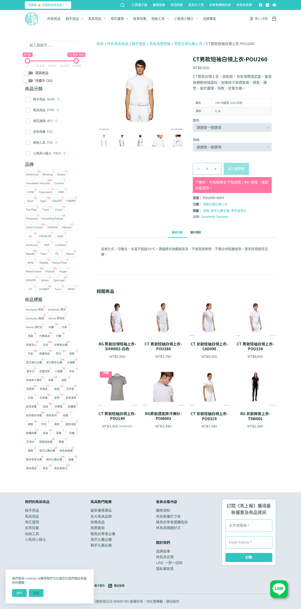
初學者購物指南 (220, 5)
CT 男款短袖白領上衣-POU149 (117, 416)
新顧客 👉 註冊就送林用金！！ (48, 5)
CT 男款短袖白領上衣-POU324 (255, 346)
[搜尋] (122, 5)
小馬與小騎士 (184, 19)
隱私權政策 (165, 568)
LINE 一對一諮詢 (169, 562)
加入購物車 (236, 169)
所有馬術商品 (117, 43)
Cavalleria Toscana (214, 216)
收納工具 (158, 19)
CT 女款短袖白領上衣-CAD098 (209, 346)
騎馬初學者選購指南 (172, 522)
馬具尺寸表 (196, 5)
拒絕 (36, 593)
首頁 (100, 43)
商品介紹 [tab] (177, 232)
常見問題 (177, 5)
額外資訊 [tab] (195, 232)
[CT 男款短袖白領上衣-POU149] (117, 387)
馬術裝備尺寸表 (168, 516)
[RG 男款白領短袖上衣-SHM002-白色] (117, 317)
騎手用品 (72, 19)
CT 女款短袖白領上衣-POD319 (209, 416)
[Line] (274, 5)
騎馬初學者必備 (103, 534)
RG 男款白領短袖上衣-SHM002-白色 (117, 346)
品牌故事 (163, 551)
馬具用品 (94, 19)
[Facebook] (260, 5)
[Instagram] (267, 5)
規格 (196, 140)
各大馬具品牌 (101, 516)
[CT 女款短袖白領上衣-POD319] (209, 387)
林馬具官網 (244, 5)
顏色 (196, 120)
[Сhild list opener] (58, 99)
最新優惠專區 (101, 510)
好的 (19, 593)
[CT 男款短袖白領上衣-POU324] (255, 317)
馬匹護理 (117, 19)
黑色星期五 (239, 210)
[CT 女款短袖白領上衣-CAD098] (209, 317)
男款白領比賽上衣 (188, 43)
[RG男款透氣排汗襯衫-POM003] (163, 387)
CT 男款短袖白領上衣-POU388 (163, 346)
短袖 (206, 210)
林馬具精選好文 (168, 528)
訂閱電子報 (139, 5)
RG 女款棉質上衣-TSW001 (255, 416)
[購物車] (274, 19)
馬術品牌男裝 (160, 43)
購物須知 (163, 510)
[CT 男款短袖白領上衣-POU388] (163, 317)
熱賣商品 (98, 522)
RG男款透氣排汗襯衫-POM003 (163, 416)
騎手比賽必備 (220, 210)
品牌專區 (209, 19)
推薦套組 (98, 528)
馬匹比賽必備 (101, 539)
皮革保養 (139, 19)
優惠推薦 (159, 5)
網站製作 (172, 601)
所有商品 (54, 19)
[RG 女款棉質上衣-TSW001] (255, 387)
